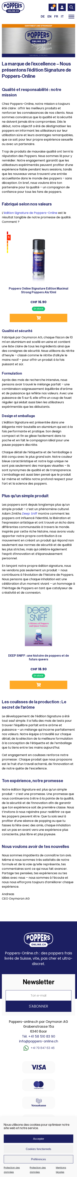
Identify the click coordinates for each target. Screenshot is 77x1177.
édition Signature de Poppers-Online (30, 213)
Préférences (38, 1159)
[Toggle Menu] (71, 16)
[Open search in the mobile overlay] (71, 7)
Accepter (38, 1138)
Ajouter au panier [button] (38, 318)
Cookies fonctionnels (38, 1149)
